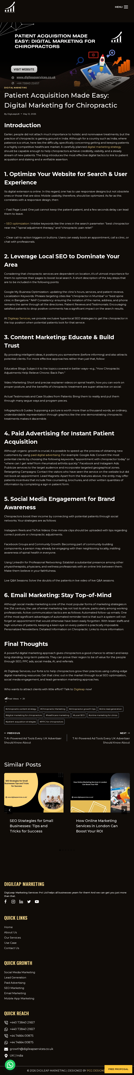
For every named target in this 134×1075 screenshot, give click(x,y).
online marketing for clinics (103, 715)
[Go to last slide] (10, 810)
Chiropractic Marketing (52, 709)
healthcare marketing (57, 715)
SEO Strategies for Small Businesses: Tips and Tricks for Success (31, 826)
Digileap (79, 689)
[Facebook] (5, 902)
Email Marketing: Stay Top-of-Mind (61, 595)
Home (8, 927)
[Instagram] (13, 902)
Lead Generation (15, 977)
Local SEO (79, 715)
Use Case (10, 942)
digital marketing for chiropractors (24, 715)
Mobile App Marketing (19, 998)
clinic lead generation (110, 709)
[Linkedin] (21, 902)
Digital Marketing (15, 88)
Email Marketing (15, 993)
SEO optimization (17, 223)
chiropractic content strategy (21, 709)
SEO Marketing (14, 988)
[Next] (124, 810)
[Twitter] (29, 902)
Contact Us (11, 948)
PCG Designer (97, 1070)
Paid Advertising (14, 982)
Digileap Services (19, 318)
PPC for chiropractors (51, 721)
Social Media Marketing (19, 972)
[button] (118, 1069)
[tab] (60, 850)
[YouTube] (37, 902)
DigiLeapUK (14, 114)
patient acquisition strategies (21, 721)
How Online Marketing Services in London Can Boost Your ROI (97, 826)
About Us (10, 932)
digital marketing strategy (104, 146)
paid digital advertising (45, 455)
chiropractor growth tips (82, 709)
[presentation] (34, 793)
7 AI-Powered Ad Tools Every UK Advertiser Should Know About (32, 738)
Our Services (12, 937)
